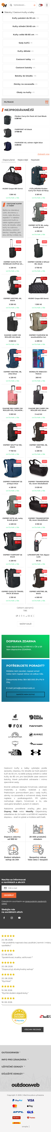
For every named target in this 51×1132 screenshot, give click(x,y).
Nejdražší (35, 160)
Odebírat (9, 895)
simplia (25, 1127)
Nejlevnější (23, 160)
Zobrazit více (43, 154)
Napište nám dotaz (25, 694)
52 (29, 616)
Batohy (8, 12)
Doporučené (9, 160)
